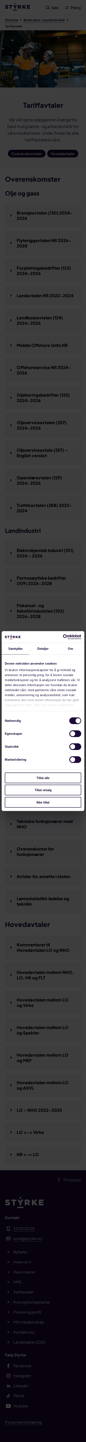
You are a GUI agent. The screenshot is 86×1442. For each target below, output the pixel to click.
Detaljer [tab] (43, 648)
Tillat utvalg (43, 790)
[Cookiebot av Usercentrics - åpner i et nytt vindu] (63, 637)
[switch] (75, 733)
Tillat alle (43, 777)
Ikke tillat (43, 802)
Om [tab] (70, 648)
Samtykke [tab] (15, 648)
